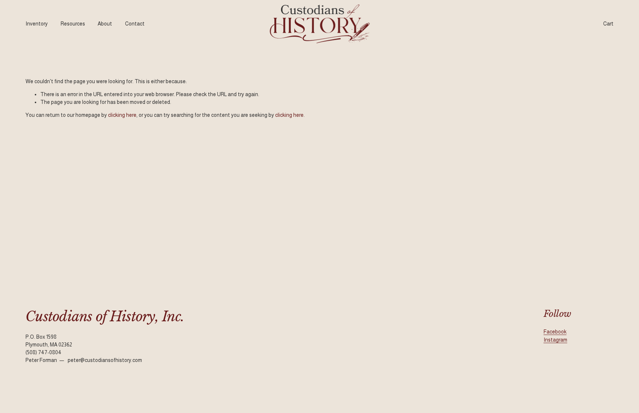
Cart (608, 24)
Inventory (37, 24)
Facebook (555, 332)
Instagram (555, 340)
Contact (135, 24)
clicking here (122, 115)
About (105, 24)
